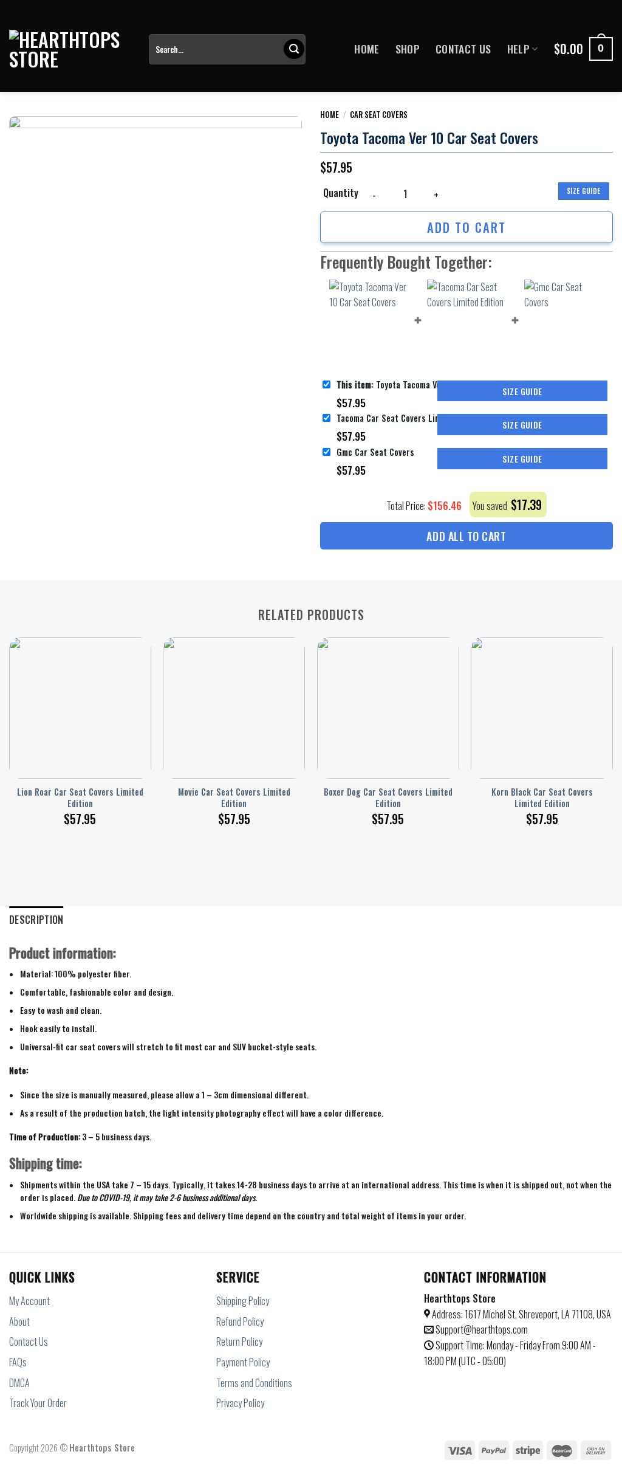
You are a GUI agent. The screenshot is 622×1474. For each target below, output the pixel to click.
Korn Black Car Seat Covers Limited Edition (542, 798)
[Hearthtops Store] (70, 49)
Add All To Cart (466, 536)
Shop (407, 49)
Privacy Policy (240, 1403)
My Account (29, 1300)
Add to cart (466, 227)
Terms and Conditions (254, 1383)
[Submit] (294, 49)
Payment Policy (243, 1362)
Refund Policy (240, 1321)
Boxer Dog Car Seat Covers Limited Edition (388, 798)
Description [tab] (36, 919)
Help (518, 49)
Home (366, 49)
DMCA (19, 1383)
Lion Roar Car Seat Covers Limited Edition (80, 798)
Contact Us (463, 49)
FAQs (18, 1362)
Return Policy (239, 1341)
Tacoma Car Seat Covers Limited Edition (410, 418)
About (19, 1321)
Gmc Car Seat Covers (375, 452)
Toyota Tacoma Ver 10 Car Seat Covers (422, 384)
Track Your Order (38, 1403)
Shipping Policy (242, 1300)
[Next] (612, 722)
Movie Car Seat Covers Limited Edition (234, 798)
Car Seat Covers (379, 114)
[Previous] (10, 722)
